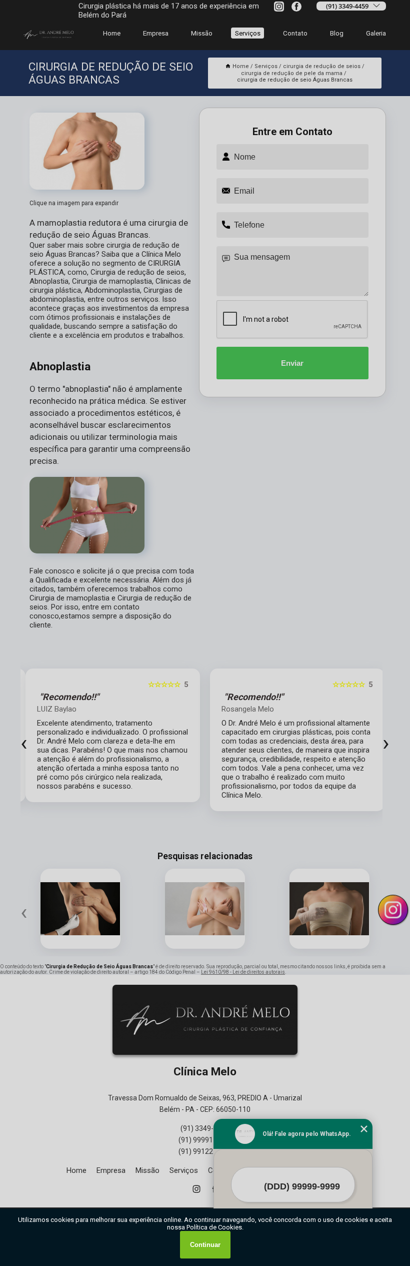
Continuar (205, 1244)
